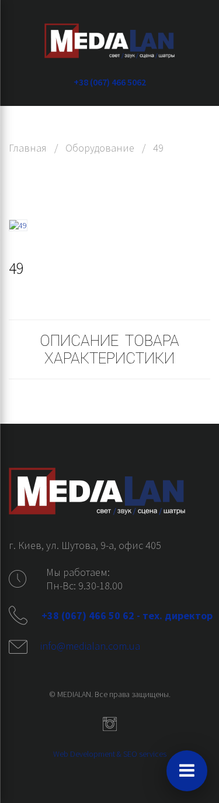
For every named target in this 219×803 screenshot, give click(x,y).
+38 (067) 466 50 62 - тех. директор (128, 615)
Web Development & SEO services (109, 754)
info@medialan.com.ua (90, 646)
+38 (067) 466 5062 (110, 82)
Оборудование (99, 148)
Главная (28, 148)
